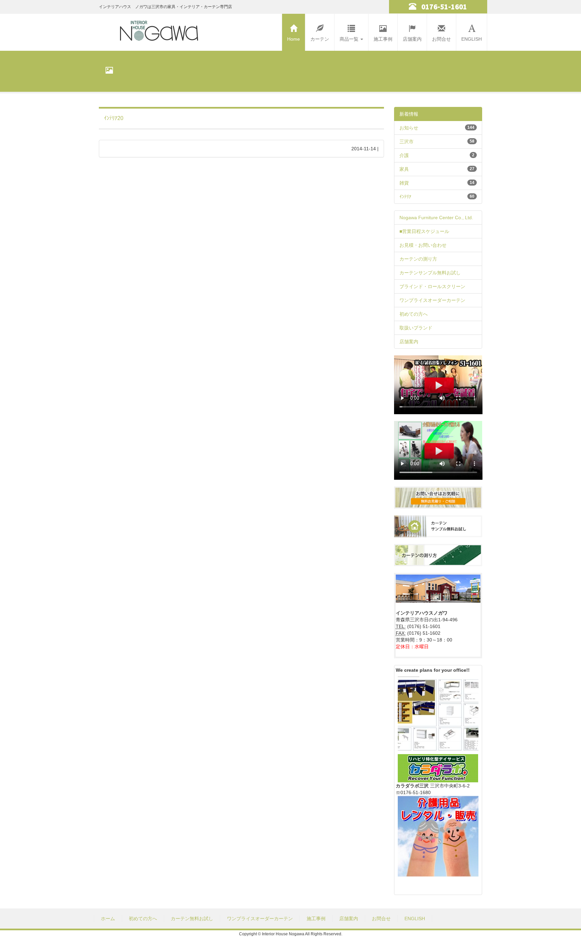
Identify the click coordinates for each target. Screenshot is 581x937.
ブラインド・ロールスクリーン (432, 286)
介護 (404, 155)
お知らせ (408, 127)
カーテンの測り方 (418, 259)
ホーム (108, 918)
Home (293, 39)
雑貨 (404, 183)
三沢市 (406, 141)
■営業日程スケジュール (424, 231)
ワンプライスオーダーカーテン (432, 300)
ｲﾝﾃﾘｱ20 (113, 118)
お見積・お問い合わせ (423, 245)
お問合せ (441, 39)
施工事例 (383, 39)
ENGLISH (471, 39)
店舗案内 (412, 39)
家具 (404, 169)
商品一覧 (350, 39)
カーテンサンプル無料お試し (430, 272)
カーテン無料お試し (192, 918)
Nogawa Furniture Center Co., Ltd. (436, 217)
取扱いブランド (415, 327)
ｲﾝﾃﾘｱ (405, 196)
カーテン (319, 39)
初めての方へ (413, 314)
